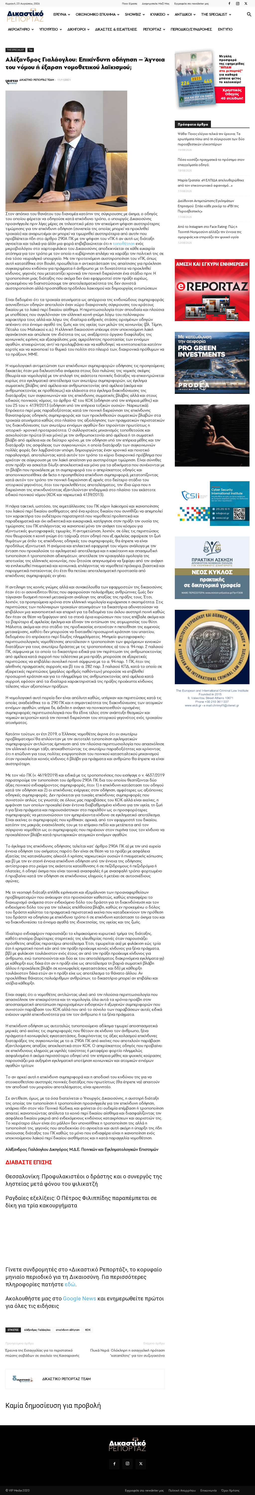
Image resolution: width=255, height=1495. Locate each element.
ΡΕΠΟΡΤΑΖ (152, 29)
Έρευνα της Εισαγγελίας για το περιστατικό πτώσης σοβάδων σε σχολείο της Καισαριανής (42, 1353)
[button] (249, 15)
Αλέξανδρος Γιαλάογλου (37, 1329)
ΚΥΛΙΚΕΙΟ (157, 14)
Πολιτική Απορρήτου (182, 1490)
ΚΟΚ (88, 1329)
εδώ (70, 1284)
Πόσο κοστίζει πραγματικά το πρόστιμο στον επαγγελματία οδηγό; (211, 162)
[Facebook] (229, 3)
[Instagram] (237, 3)
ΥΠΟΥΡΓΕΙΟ (48, 29)
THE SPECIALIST (214, 14)
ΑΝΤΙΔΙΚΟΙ (183, 14)
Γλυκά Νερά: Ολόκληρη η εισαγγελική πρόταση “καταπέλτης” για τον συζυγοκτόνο (127, 1353)
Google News (79, 1298)
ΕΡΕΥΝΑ (60, 14)
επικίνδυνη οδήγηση (68, 1329)
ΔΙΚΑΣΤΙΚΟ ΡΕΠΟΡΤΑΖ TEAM (36, 79)
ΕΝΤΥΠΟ (225, 29)
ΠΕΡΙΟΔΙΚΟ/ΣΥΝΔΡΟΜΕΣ (191, 29)
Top (30, 49)
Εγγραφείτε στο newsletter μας (191, 3)
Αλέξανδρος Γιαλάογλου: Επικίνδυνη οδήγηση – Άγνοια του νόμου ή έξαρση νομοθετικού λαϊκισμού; (85, 63)
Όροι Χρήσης (230, 1490)
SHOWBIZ (133, 14)
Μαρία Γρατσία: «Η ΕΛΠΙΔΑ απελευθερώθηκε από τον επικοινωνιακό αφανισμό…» (211, 182)
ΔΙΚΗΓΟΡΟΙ (76, 29)
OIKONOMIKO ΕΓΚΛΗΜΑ (96, 14)
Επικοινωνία (208, 1490)
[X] (246, 3)
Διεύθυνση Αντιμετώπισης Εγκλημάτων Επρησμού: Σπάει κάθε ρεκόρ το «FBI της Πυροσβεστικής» (208, 206)
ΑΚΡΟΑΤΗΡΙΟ (19, 29)
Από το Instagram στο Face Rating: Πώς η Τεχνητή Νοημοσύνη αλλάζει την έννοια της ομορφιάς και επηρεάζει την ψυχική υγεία (209, 232)
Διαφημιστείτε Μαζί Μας (156, 3)
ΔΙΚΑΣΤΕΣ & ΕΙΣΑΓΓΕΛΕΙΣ (116, 29)
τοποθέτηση (124, 243)
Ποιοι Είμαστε (129, 3)
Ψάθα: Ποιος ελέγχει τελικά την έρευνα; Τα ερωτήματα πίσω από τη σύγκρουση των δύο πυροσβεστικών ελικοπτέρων (211, 139)
